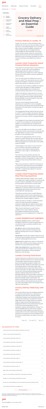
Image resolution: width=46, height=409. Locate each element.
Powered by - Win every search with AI (12, 402)
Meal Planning (5, 6)
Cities (40, 6)
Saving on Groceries (23, 6)
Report (40, 320)
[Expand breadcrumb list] (9, 9)
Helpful (23, 320)
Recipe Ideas (14, 6)
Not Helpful (31, 320)
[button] (42, 35)
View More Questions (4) (23, 389)
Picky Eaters (33, 6)
